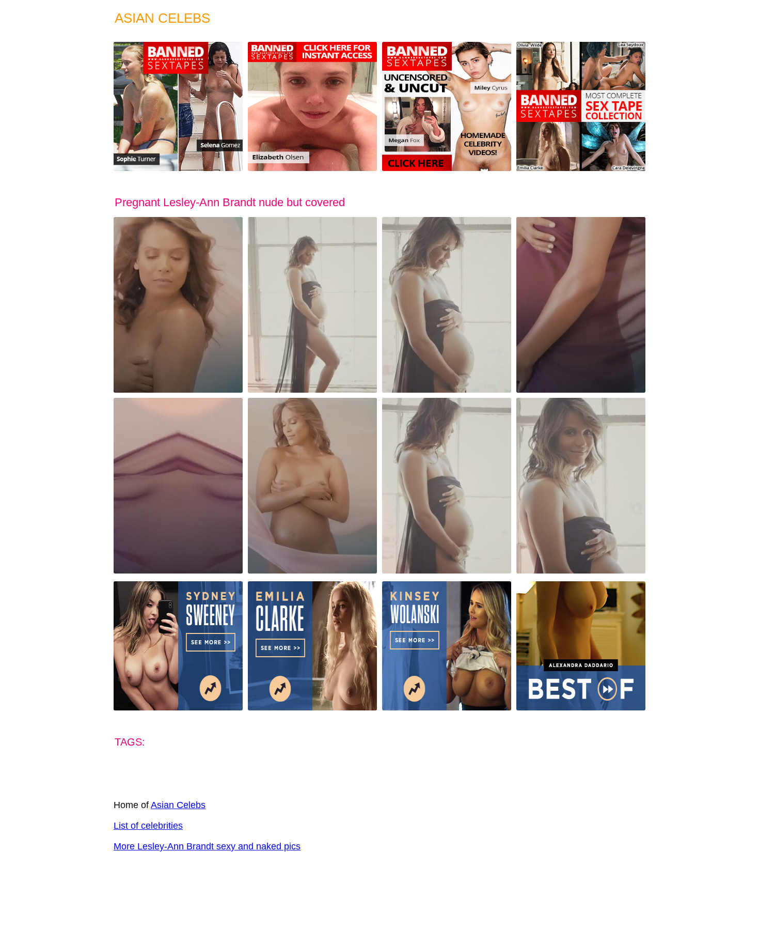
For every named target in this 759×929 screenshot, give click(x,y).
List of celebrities (148, 825)
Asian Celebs (178, 805)
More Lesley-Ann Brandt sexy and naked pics (207, 846)
